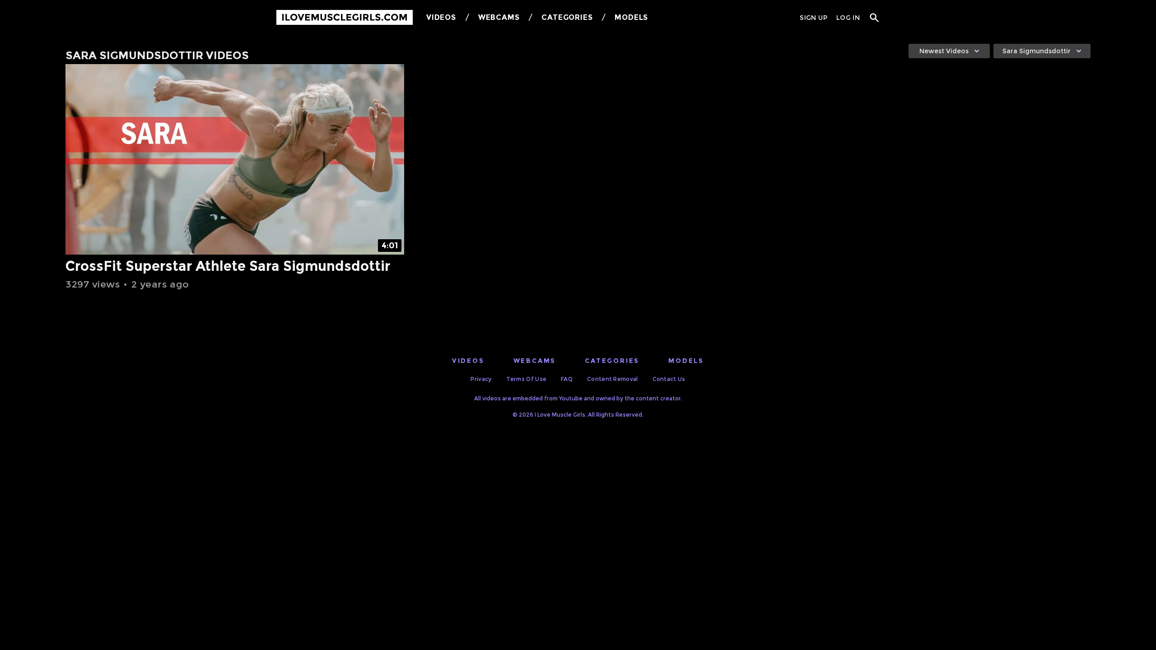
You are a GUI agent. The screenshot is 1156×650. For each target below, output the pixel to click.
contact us (669, 379)
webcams (534, 361)
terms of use (526, 379)
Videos (441, 17)
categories (612, 361)
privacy (481, 379)
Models (631, 17)
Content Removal (612, 379)
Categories (566, 17)
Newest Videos (944, 51)
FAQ (567, 379)
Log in (848, 18)
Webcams (499, 17)
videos (468, 361)
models (686, 361)
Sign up (813, 18)
